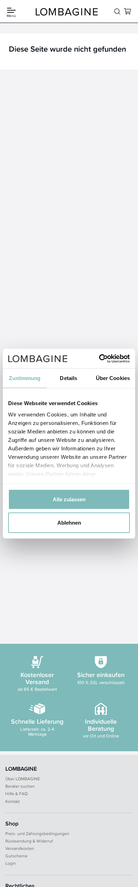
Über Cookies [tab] (113, 378)
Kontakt (12, 801)
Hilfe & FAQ (16, 793)
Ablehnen (69, 522)
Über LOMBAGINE (22, 779)
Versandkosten (19, 848)
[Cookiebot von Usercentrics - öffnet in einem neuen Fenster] (99, 358)
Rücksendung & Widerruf (29, 841)
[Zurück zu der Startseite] (67, 11)
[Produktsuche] (117, 11)
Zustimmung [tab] (24, 378)
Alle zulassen (69, 499)
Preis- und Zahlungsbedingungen (37, 833)
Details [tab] (68, 378)
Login (10, 863)
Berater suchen (20, 786)
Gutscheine (16, 856)
